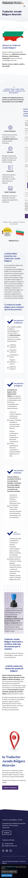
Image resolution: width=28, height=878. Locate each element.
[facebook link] (10, 851)
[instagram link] (3, 851)
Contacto (6, 832)
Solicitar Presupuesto (10, 787)
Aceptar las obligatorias (9, 871)
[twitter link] (7, 851)
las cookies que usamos (10, 867)
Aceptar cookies (7, 875)
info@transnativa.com (10, 846)
